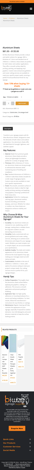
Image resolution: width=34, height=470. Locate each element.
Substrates (13, 112)
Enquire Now (17, 428)
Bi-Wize (16, 116)
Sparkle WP (9, 464)
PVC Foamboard (20, 357)
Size (4, 97)
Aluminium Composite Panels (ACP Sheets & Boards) (4, 364)
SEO (21, 466)
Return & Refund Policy (11, 466)
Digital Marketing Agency (19, 466)
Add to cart (22, 103)
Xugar (23, 467)
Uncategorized (23, 112)
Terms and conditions (22, 464)
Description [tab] (7, 129)
